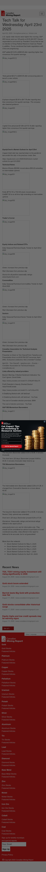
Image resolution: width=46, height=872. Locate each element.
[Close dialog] (44, 421)
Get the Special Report (11, 446)
